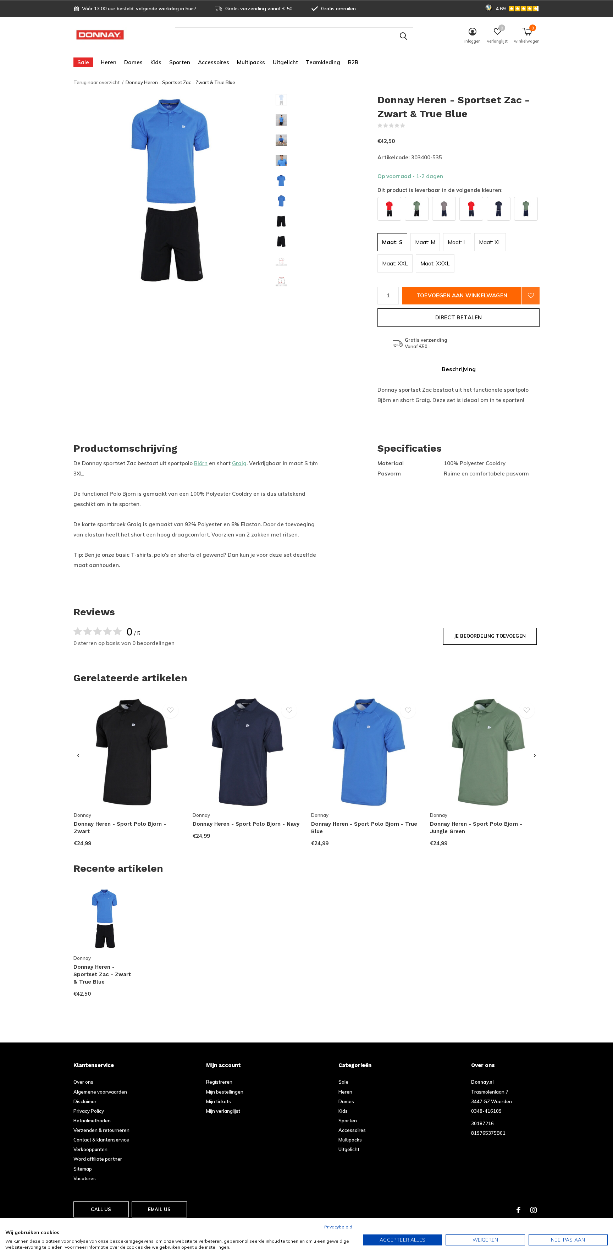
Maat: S (392, 242)
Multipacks (251, 62)
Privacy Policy (88, 1111)
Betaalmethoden (92, 1120)
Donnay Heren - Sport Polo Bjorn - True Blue (364, 828)
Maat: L (457, 242)
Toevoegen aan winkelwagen (461, 295)
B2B (353, 62)
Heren (108, 62)
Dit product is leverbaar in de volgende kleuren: (440, 190)
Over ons (83, 1082)
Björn (201, 463)
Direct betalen (458, 317)
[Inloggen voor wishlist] (531, 295)
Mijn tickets (218, 1101)
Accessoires (213, 62)
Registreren (219, 1082)
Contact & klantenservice (101, 1140)
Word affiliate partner (97, 1159)
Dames (133, 62)
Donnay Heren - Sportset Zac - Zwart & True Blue (102, 974)
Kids (155, 62)
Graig (239, 463)
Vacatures (84, 1178)
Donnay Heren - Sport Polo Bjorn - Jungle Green (476, 828)
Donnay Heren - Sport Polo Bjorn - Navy (246, 824)
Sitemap (82, 1169)
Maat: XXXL (435, 263)
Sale (83, 62)
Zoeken (403, 36)
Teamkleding (323, 62)
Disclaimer (84, 1101)
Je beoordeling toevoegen (490, 636)
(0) (410, 125)
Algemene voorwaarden (100, 1092)
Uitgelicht (285, 62)
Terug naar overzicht (96, 82)
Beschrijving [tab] (459, 369)
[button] (326, 99)
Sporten (179, 62)
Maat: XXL (395, 263)
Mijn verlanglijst (223, 1111)
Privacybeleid (338, 1226)
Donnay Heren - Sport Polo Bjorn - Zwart (120, 828)
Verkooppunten (90, 1149)
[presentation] (78, 755)
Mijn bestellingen (224, 1092)
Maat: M (425, 242)
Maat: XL (490, 242)
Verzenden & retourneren (101, 1130)
